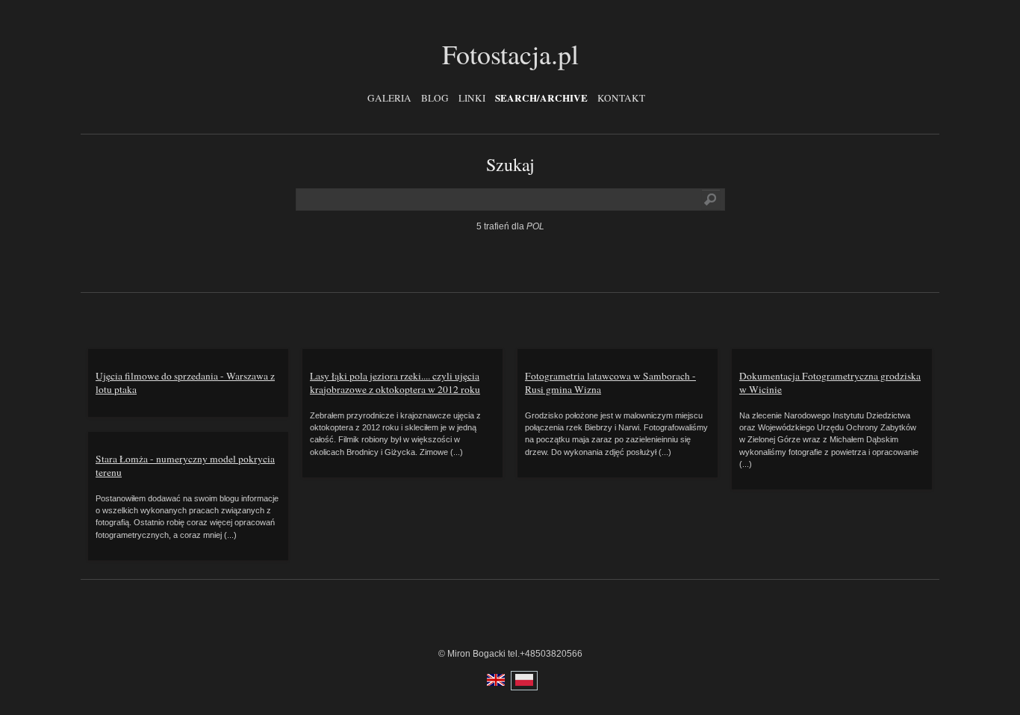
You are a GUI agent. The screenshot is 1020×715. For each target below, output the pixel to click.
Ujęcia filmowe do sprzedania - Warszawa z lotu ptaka (185, 382)
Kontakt (621, 98)
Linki (471, 98)
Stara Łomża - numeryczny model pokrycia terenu (185, 465)
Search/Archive (541, 97)
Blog (435, 98)
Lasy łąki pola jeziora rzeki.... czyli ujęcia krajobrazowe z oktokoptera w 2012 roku (395, 382)
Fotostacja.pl (510, 54)
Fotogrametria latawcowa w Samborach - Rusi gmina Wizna (610, 382)
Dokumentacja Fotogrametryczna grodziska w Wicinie (830, 382)
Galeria (389, 98)
